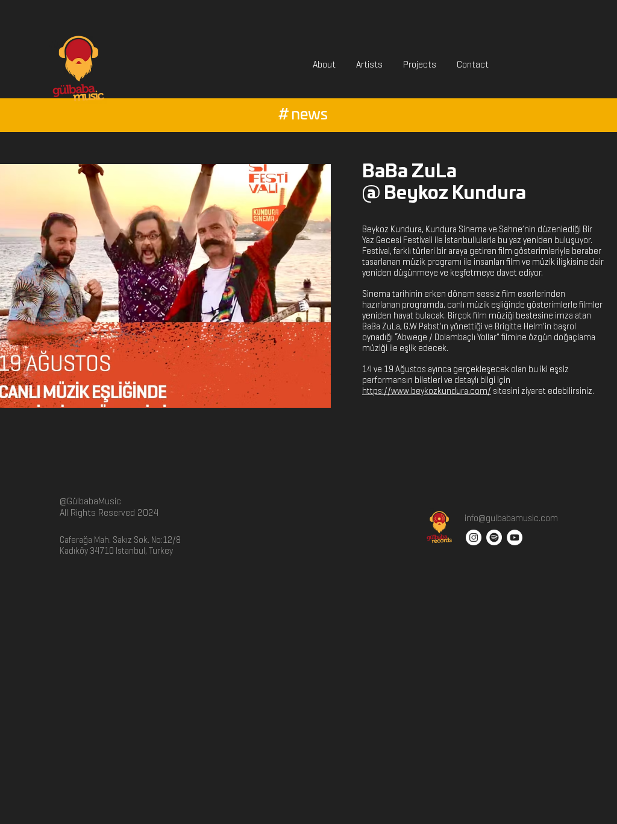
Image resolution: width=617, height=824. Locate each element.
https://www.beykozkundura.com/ (426, 390)
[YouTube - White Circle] (514, 537)
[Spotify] (494, 537)
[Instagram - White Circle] (473, 537)
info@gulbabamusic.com (510, 518)
